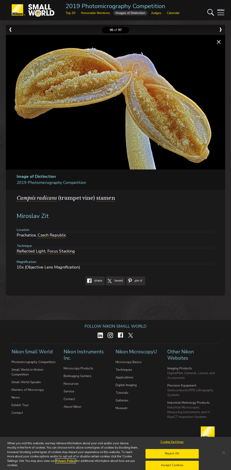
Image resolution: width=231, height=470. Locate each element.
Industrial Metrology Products (188, 403)
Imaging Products (179, 368)
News (16, 397)
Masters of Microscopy (28, 390)
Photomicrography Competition (33, 362)
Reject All (172, 453)
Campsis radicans (37, 198)
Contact (17, 413)
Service (69, 391)
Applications (124, 377)
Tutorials (122, 393)
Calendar (173, 13)
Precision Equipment (181, 385)
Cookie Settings (172, 442)
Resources (71, 384)
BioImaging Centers (77, 376)
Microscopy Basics (129, 362)
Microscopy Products (78, 368)
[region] (115, 453)
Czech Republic (52, 235)
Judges (156, 13)
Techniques (124, 370)
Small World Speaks (26, 382)
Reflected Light (31, 251)
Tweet (118, 280)
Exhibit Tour (20, 405)
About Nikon (72, 407)
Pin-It (138, 280)
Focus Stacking (61, 251)
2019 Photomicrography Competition (115, 6)
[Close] (224, 453)
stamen (105, 198)
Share (97, 280)
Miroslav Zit (33, 216)
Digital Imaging (126, 385)
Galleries (122, 400)
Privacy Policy (65, 461)
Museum (121, 408)
